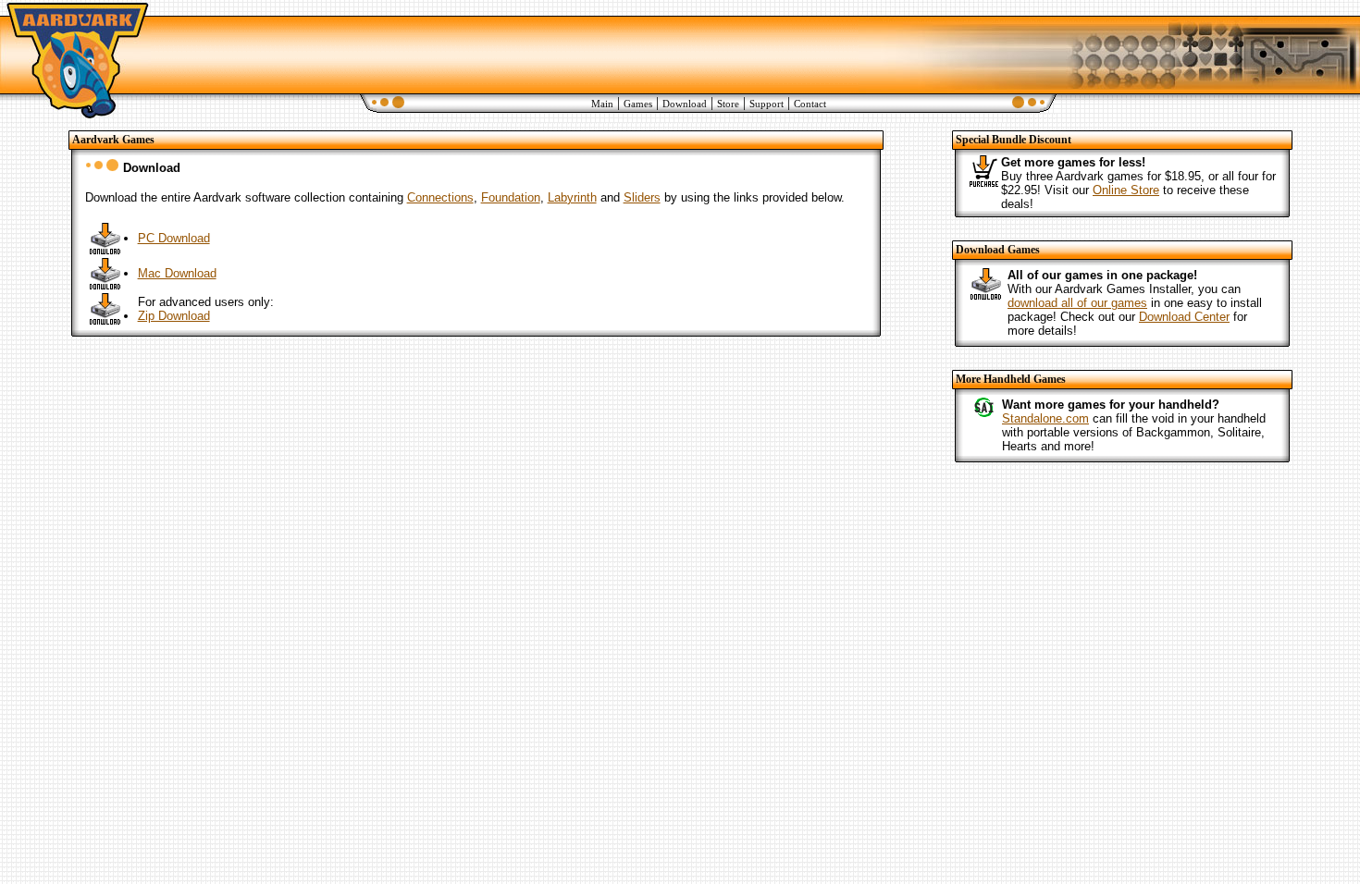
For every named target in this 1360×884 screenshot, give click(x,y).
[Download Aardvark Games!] (986, 295)
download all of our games (1077, 303)
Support (766, 103)
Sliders (642, 197)
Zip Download (174, 316)
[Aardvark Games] (75, 118)
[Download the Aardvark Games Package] (105, 249)
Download (684, 103)
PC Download (174, 238)
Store (728, 103)
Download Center (1184, 317)
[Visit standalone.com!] (983, 414)
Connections (440, 197)
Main (602, 103)
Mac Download (177, 273)
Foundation (510, 197)
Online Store (1126, 190)
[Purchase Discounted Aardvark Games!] (983, 182)
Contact (810, 103)
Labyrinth (572, 197)
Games (638, 103)
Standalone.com (1045, 418)
